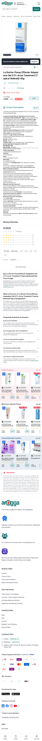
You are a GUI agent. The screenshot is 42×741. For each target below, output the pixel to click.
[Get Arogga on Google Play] (6, 694)
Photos (15, 251)
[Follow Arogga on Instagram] (11, 705)
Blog (3, 615)
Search (36, 9)
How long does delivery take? (12, 348)
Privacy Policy (6, 576)
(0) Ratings (20, 88)
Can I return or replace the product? (13, 356)
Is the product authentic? (10, 320)
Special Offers (6, 627)
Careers (4, 573)
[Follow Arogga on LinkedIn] (3, 705)
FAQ (3, 618)
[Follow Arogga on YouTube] (15, 705)
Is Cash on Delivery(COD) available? (13, 339)
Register (35, 61)
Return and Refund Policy (10, 582)
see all (38, 370)
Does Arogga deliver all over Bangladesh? (15, 331)
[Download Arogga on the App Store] (16, 694)
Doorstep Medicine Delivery (11, 600)
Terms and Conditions (9, 579)
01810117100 (16, 642)
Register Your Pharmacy (9, 624)
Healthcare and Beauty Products (12, 603)
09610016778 (14, 639)
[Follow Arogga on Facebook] (7, 705)
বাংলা (37, 108)
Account (4, 621)
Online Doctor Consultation (10, 594)
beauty (7, 285)
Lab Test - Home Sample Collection (13, 597)
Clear (7, 251)
